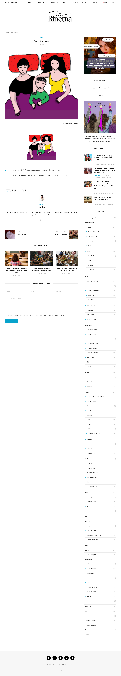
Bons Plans (27, 2)
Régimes (89, 439)
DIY (86, 516)
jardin (88, 506)
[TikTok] (72, 658)
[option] (100, 55)
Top (61, 670)
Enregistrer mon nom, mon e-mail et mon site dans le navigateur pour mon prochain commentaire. (36, 315)
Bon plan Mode (92, 256)
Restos (89, 444)
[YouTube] (60, 658)
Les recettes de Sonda (94, 433)
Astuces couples (91, 377)
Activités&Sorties (92, 568)
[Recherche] (110, 2)
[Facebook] (12, 190)
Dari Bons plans (91, 502)
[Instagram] (54, 658)
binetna (42, 207)
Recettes (89, 420)
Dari (86, 492)
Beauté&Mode (89, 222)
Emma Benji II (91, 305)
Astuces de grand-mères (92, 218)
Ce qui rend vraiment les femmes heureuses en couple (41, 270)
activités (89, 463)
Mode (88, 251)
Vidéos (87, 634)
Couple (53, 2)
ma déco (89, 511)
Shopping (90, 265)
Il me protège (21, 234)
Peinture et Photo (92, 477)
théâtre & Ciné (91, 482)
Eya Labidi (90, 310)
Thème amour (91, 453)
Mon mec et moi (91, 386)
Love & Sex (90, 381)
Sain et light (90, 448)
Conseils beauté (93, 236)
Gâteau (90, 429)
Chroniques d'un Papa (93, 286)
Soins (89, 245)
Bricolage (89, 497)
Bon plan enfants (92, 587)
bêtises (89, 578)
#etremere (90, 564)
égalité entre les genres (94, 535)
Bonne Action (90, 339)
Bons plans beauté (92, 343)
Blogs (84, 2)
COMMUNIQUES (91, 555)
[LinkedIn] (22, 190)
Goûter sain (90, 596)
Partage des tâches (92, 540)
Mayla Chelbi (90, 315)
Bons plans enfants (92, 353)
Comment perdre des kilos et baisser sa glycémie (67, 270)
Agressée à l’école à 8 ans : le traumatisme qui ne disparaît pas (16, 271)
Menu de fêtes (91, 415)
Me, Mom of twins (92, 319)
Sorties (89, 367)
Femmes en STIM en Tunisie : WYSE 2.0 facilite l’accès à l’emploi (104, 157)
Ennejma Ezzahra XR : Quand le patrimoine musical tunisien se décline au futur (104, 170)
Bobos (88, 582)
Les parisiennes (91, 625)
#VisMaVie (91, 295)
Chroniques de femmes (93, 290)
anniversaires (91, 573)
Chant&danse (98, 175)
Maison (89, 362)
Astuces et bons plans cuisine (95, 396)
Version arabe (89, 630)
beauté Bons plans (93, 231)
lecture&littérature (92, 473)
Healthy (89, 410)
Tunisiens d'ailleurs (90, 620)
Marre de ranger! (61, 234)
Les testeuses (91, 357)
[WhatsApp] (25, 190)
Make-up (90, 241)
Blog (41, 37)
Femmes (14, 2)
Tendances (91, 270)
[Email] (19, 190)
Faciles (90, 424)
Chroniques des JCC (94, 487)
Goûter (89, 406)
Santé (64, 2)
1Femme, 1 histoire (92, 281)
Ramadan (88, 607)
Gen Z (87, 545)
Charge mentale (91, 526)
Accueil (7, 32)
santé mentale (91, 616)
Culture (95, 2)
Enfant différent (91, 592)
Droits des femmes (100, 59)
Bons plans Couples (92, 348)
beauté (89, 227)
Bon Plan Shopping (92, 330)
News (95, 162)
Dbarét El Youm (91, 401)
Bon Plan (90, 300)
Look (89, 260)
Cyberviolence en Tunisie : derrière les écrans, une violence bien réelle (100, 65)
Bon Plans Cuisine (92, 334)
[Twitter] (15, 190)
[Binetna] (60, 17)
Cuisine (74, 2)
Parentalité (41, 2)
